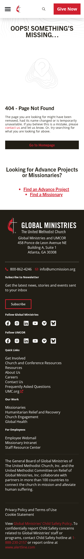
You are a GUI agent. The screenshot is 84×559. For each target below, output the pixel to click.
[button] (43, 9)
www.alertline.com (20, 547)
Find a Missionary (46, 194)
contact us (12, 128)
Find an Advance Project (46, 189)
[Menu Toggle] (8, 9)
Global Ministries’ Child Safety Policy (43, 523)
